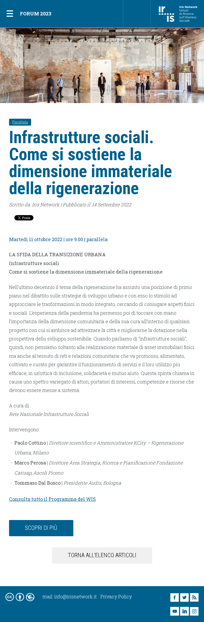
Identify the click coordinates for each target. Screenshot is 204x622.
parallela (20, 122)
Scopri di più (41, 528)
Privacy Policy (116, 596)
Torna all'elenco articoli (102, 555)
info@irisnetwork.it (75, 596)
